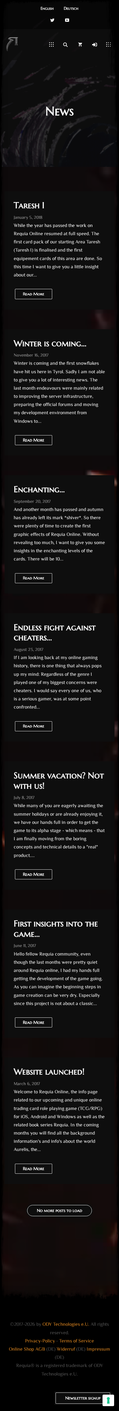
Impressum (98, 1349)
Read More (33, 1022)
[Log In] (94, 44)
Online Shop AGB (27, 1349)
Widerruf (66, 1349)
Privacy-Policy (40, 1341)
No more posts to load (59, 1210)
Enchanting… (39, 489)
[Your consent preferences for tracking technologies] (108, 1400)
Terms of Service (76, 1341)
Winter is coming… (50, 343)
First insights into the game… (56, 928)
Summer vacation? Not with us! (59, 780)
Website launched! (49, 1071)
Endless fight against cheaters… (55, 632)
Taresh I (29, 205)
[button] (47, 9)
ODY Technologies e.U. (65, 1324)
